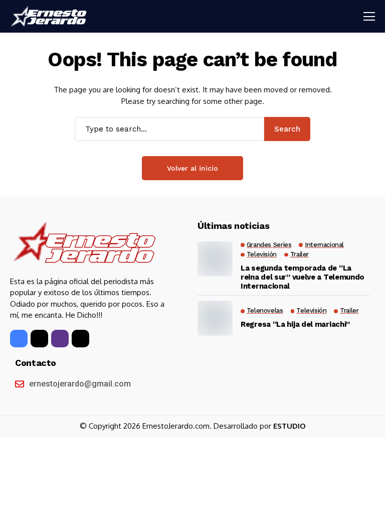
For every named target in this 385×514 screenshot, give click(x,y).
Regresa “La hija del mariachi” (295, 324)
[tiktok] (80, 338)
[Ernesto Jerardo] (50, 17)
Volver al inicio (192, 168)
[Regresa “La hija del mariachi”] (215, 318)
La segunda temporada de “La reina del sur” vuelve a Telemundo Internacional (302, 277)
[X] (39, 338)
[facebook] (19, 338)
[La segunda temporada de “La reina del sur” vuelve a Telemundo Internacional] (215, 259)
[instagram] (60, 338)
